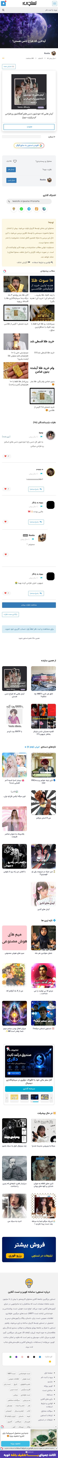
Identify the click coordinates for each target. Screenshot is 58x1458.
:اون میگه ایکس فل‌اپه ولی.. (14, 796)
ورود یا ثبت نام (51, 10)
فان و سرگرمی (25, 1389)
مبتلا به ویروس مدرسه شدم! (43, 1146)
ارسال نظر (11, 169)
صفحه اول (48, 1373)
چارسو (50, 1381)
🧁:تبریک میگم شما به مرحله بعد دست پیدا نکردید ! (43, 1223)
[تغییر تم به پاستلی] (21, 1357)
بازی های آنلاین (47, 1399)
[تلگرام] (29, 209)
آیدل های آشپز (44, 909)
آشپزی (10, 1421)
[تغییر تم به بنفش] (15, 1357)
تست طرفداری (25, 1395)
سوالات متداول (47, 1411)
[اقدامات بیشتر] (3, 58)
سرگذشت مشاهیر (14, 1400)
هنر (29, 1405)
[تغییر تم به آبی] (39, 1357)
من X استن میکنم (43, 818)
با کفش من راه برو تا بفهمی (14, 871)
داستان (21, 1416)
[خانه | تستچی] (29, 1283)
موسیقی (9, 1405)
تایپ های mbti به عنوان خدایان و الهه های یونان (43, 1185)
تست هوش (26, 1379)
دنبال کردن (11, 180)
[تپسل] (7, 1048)
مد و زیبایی (26, 1400)
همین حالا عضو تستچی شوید (29, 638)
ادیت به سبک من (15, 1221)
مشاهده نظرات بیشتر (29, 605)
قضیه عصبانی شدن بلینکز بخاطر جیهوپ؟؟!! (43, 733)
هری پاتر (27, 1421)
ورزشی (15, 1395)
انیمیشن (8, 1411)
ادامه (30, 127)
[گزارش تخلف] (32, 539)
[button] (3, 3)
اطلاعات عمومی (14, 1379)
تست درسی (14, 1389)
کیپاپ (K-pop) (29, 37)
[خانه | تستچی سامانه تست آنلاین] (29, 3)
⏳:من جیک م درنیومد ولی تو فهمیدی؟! (43, 873)
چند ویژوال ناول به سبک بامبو (14, 1146)
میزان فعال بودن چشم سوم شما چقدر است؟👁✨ (14, 1030)
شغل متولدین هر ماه (43, 953)
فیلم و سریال (19, 1411)
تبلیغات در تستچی (45, 1419)
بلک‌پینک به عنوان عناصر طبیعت (14, 835)
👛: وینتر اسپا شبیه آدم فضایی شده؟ (14, 782)
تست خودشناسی (24, 1373)
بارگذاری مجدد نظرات (10, 614)
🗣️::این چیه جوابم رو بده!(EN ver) (43, 782)
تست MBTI (11, 1373)
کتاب (28, 1411)
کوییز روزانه (48, 1386)
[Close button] (56, 1448)
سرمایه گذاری (29, 1089)
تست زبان (7, 1384)
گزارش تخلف (22, 262)
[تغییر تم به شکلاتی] (27, 1357)
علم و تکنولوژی (25, 1384)
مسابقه (50, 1394)
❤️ (6, 456)
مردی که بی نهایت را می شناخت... (43, 992)
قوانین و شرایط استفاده (41, 262)
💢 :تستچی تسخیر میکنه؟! (43, 1028)
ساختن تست (47, 1390)
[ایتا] (37, 209)
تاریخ (15, 1384)
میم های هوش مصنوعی (14, 953)
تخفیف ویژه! (15, 1443)
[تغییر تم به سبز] (10, 1357)
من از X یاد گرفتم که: (14, 991)
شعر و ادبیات (19, 1405)
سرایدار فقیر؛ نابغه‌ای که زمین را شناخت (14, 1185)
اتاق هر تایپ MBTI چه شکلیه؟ (43, 695)
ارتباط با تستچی (46, 1415)
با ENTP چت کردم (14, 731)
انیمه (28, 1416)
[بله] (44, 209)
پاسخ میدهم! (34, 489)
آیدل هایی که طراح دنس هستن (14, 695)
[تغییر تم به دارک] (33, 1357)
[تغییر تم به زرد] (49, 1361)
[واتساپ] (21, 209)
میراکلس (18, 1421)
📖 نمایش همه (9, 66)
